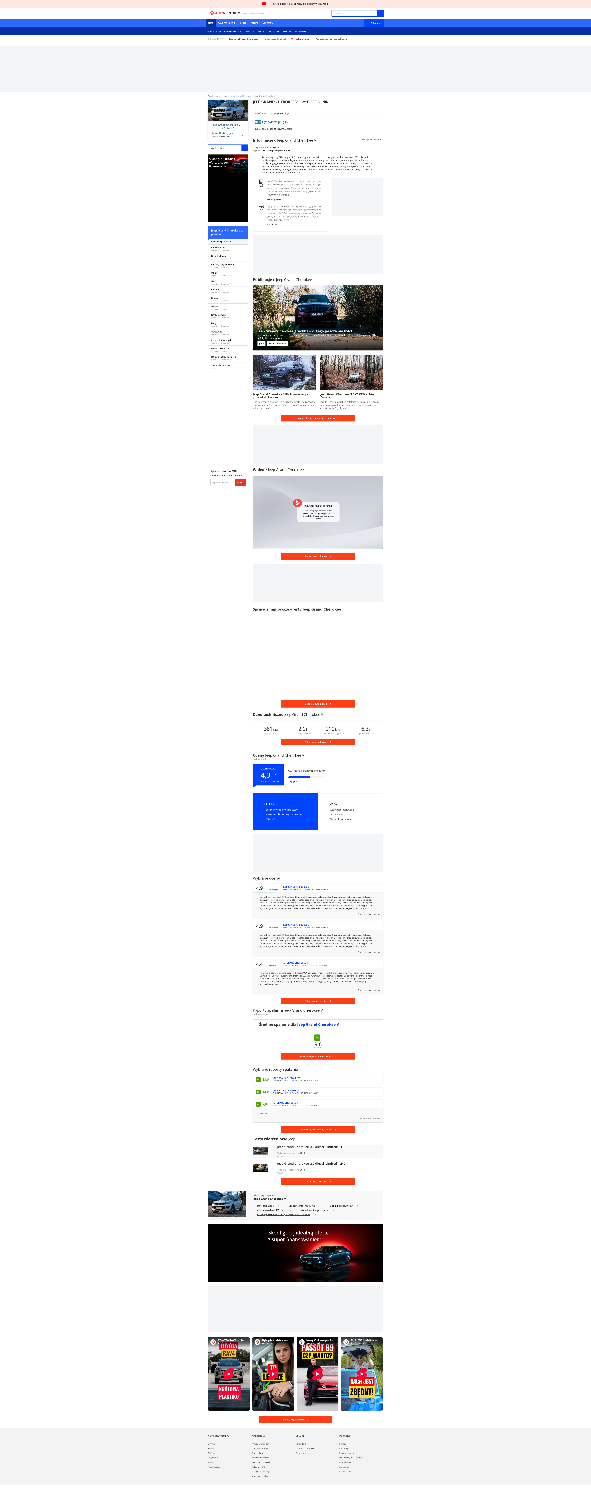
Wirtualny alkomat (260, 1457)
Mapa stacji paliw (260, 1476)
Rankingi (287, 31)
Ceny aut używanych (254, 31)
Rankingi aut (257, 1453)
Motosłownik (345, 1462)
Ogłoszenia (273, 31)
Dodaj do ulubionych (372, 139)
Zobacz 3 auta (316, 703)
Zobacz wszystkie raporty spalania (316, 1129)
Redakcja (212, 1448)
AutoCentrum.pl (225, 13)
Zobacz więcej (316, 556)
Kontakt (211, 1462)
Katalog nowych (220, 248)
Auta (210, 23)
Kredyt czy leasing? (261, 1471)
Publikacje (220, 290)
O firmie (211, 1443)
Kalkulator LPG (258, 1466)
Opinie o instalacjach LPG (224, 358)
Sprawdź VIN (301, 1443)
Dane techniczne (226, 23)
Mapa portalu (214, 1466)
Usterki (221, 282)
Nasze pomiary (220, 316)
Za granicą (344, 1466)
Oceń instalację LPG (305, 1448)
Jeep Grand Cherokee (225, 230)
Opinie (243, 23)
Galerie (220, 307)
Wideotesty (300, 31)
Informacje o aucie (221, 241)
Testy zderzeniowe (220, 366)
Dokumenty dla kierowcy (350, 1457)
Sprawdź (240, 482)
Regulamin (213, 1457)
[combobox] (228, 147)
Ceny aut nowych (232, 31)
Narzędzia (268, 23)
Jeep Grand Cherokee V (226, 124)
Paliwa (254, 23)
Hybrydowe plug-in (281, 113)
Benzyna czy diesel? (261, 1462)
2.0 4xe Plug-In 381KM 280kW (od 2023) (273, 129)
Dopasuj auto (214, 31)
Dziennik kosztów (221, 349)
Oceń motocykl (302, 1453)
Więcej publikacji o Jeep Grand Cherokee (316, 418)
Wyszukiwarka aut (260, 1443)
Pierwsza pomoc (347, 1453)
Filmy (220, 324)
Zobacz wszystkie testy (316, 1181)
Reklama (212, 1453)
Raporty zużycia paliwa (222, 265)
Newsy (220, 299)
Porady (342, 1443)
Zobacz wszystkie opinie (316, 1001)
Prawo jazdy (345, 1471)
